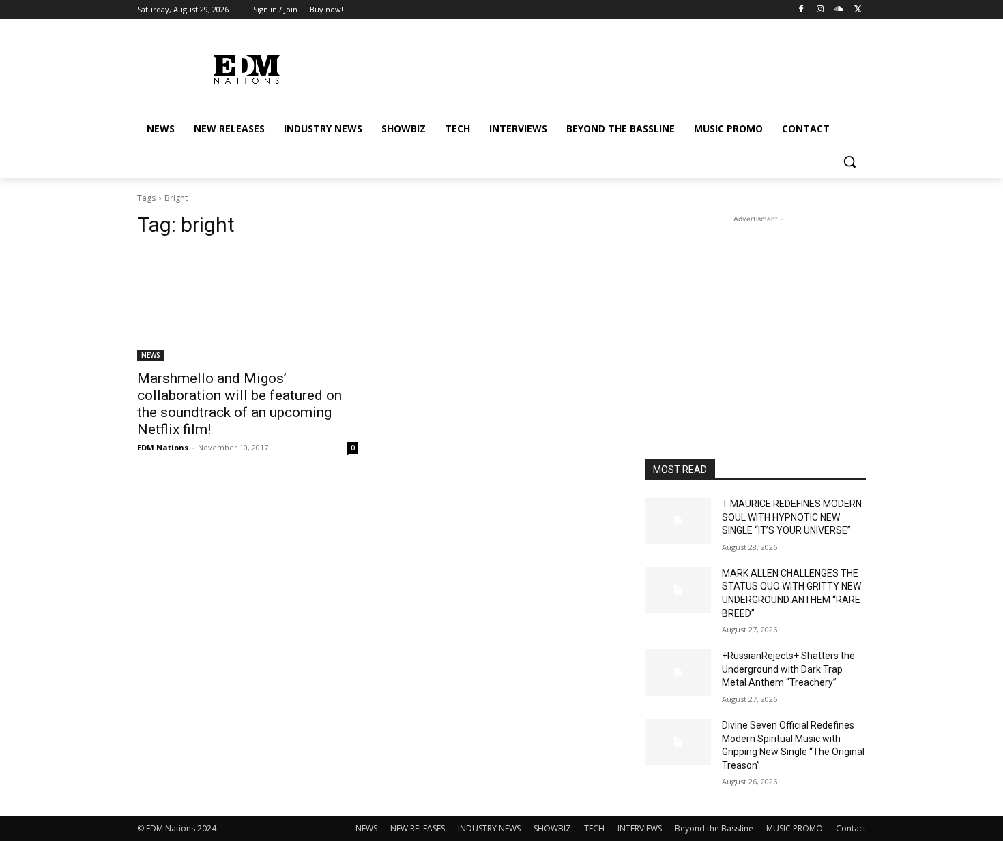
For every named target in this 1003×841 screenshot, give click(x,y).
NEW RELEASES (417, 828)
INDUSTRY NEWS (489, 828)
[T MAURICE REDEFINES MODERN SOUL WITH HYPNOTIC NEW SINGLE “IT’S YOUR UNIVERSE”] (678, 521)
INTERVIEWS (639, 828)
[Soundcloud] (839, 10)
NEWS (150, 355)
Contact (851, 828)
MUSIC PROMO (794, 828)
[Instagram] (820, 10)
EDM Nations (162, 447)
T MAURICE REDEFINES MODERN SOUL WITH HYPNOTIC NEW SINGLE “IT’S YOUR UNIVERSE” (792, 517)
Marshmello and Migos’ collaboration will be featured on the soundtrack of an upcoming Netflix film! (239, 404)
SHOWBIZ (552, 828)
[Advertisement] (755, 311)
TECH (594, 828)
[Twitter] (858, 10)
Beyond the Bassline (714, 828)
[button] (849, 161)
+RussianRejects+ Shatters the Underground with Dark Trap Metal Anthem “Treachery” (788, 669)
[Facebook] (801, 10)
